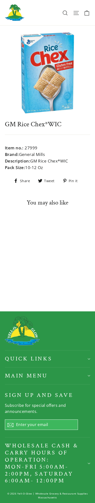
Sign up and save (39, 395)
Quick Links (28, 358)
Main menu (26, 375)
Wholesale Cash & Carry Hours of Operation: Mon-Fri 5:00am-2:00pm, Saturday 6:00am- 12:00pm (41, 463)
